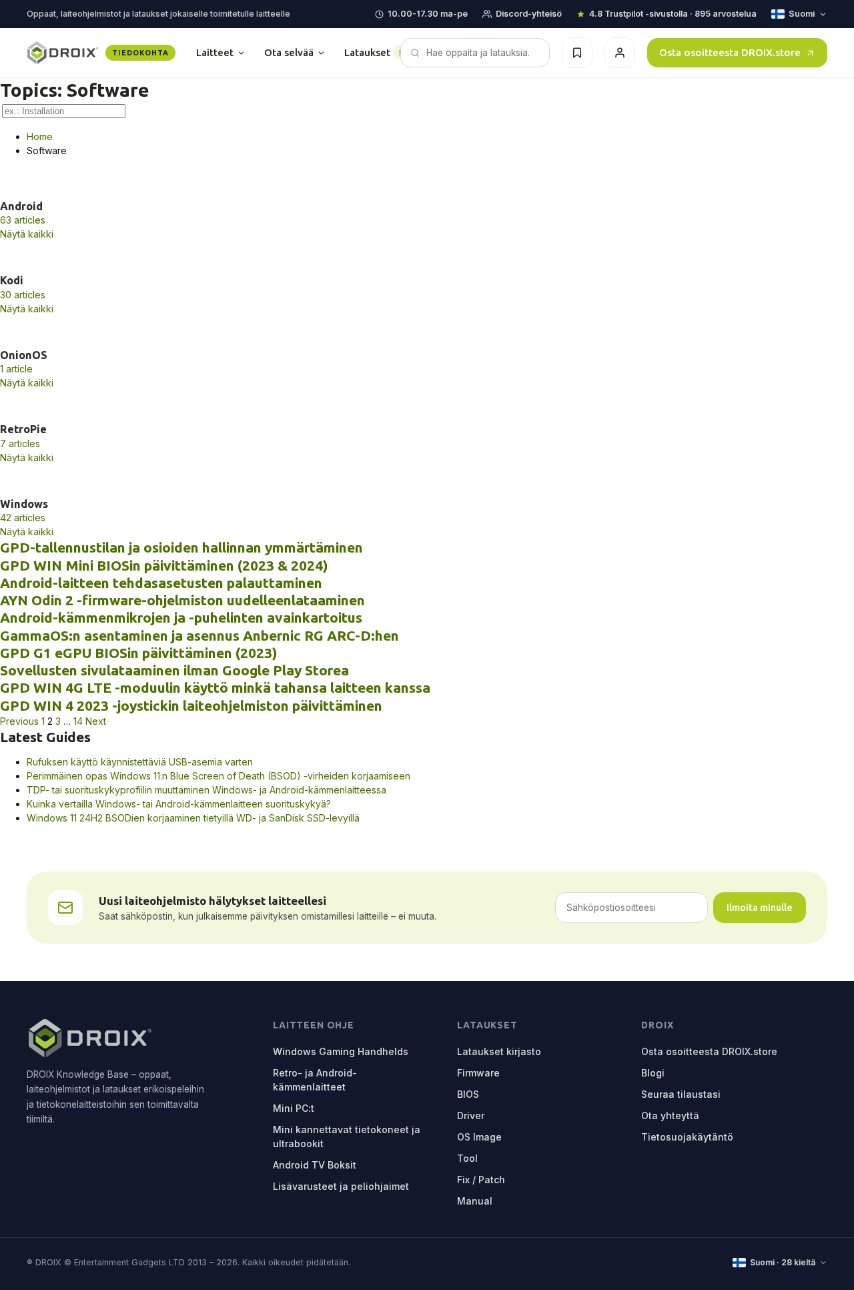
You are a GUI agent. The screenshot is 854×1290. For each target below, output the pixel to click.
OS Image (479, 1137)
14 (78, 721)
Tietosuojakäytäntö (687, 1137)
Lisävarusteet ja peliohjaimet (341, 1186)
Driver (470, 1115)
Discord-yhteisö (529, 14)
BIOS (468, 1094)
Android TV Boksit (314, 1165)
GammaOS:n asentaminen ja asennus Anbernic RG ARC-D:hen (199, 635)
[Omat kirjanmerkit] (577, 52)
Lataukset (378, 52)
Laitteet (215, 52)
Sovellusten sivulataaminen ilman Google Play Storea (174, 670)
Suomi (802, 14)
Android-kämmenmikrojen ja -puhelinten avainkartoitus (181, 617)
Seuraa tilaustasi (681, 1094)
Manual (474, 1201)
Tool (467, 1158)
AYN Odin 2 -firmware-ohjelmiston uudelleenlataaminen (182, 600)
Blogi (653, 1072)
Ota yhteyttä (670, 1115)
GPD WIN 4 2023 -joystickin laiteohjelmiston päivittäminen (191, 705)
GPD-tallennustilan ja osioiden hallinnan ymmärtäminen (181, 547)
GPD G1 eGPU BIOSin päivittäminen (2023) (139, 653)
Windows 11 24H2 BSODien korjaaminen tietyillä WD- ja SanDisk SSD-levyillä (193, 818)
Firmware (478, 1072)
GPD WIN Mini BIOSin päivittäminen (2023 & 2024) (164, 565)
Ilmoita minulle (760, 907)
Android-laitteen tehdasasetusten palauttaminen (161, 583)
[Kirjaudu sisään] (619, 52)
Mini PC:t (293, 1108)
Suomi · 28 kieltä (782, 1262)
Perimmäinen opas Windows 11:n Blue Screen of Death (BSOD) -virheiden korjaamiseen (218, 775)
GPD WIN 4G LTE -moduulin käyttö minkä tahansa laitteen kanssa (215, 687)
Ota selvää (289, 52)
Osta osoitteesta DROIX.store (730, 52)
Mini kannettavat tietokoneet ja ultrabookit (346, 1136)
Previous (19, 721)
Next (95, 721)
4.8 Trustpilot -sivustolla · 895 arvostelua (673, 14)
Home (40, 136)
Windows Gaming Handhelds (340, 1051)
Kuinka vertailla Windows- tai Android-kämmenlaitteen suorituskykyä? (179, 804)
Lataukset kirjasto (499, 1051)
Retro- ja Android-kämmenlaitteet (315, 1079)
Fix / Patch (481, 1179)
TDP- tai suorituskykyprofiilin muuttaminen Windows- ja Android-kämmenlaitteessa (206, 789)
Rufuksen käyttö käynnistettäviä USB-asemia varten (140, 761)
